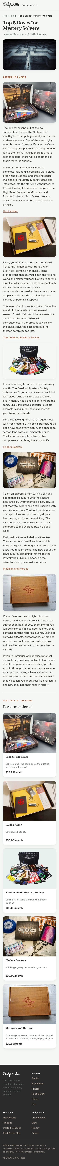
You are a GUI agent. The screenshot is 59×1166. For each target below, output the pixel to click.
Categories (28, 5)
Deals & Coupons (12, 1128)
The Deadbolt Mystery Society (21, 337)
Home (6, 16)
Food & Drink (38, 1094)
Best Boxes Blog (11, 1133)
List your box (38, 1117)
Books (35, 1078)
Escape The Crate (14, 76)
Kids (34, 1104)
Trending (7, 1122)
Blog (13, 16)
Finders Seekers (13, 446)
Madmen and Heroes (15, 568)
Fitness (35, 1088)
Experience (38, 1083)
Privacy (35, 1128)
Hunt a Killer (10, 211)
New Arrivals (9, 1117)
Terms (35, 1133)
